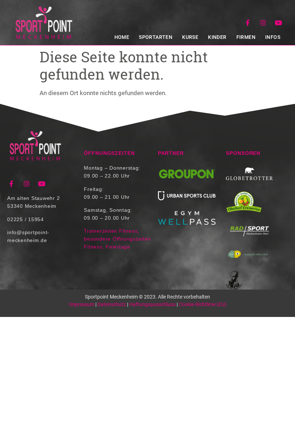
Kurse (190, 37)
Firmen (245, 37)
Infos (272, 37)
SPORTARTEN (155, 37)
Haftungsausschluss (152, 304)
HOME (122, 37)
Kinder (217, 37)
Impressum (81, 304)
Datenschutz (111, 304)
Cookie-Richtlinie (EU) (202, 304)
